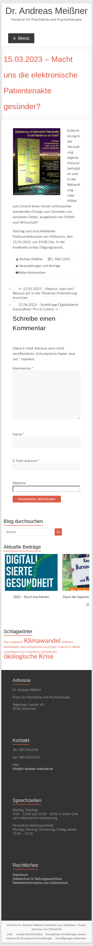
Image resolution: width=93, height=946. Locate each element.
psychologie (49, 647)
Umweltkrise (34, 652)
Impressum (20, 875)
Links (10, 934)
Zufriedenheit (49, 652)
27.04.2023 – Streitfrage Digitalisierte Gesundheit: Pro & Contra (45, 307)
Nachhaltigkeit (11, 647)
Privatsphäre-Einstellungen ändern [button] (65, 934)
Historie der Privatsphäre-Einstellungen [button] (29, 938)
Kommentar (23, 368)
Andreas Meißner (31, 259)
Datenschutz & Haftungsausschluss (37, 879)
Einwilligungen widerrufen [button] (71, 938)
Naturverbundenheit (31, 647)
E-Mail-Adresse (26, 461)
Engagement (16, 642)
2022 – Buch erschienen (31, 597)
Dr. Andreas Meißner (46, 11)
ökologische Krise (28, 656)
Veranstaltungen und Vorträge (39, 266)
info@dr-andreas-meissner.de (33, 769)
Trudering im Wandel (68, 647)
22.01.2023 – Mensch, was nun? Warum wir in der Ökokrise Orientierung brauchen (45, 293)
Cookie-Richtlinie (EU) (29, 934)
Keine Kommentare (32, 272)
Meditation (67, 642)
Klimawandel (42, 640)
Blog (6, 642)
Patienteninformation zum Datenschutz (40, 883)
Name (18, 434)
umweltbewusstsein (15, 652)
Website (19, 483)
